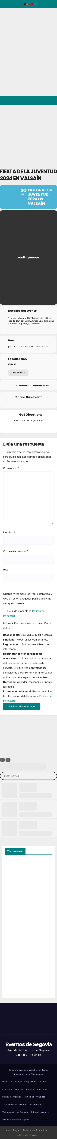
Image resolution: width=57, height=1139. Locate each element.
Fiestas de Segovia (12, 909)
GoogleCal (41, 385)
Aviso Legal (16, 1081)
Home (5, 1081)
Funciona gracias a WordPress (24, 1070)
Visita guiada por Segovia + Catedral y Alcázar (25, 1112)
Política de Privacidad (34, 1096)
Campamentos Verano (16, 874)
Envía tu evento (38, 1081)
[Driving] (22, 427)
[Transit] (28, 427)
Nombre (9, 532)
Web (6, 570)
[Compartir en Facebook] (9, 404)
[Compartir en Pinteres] (28, 404)
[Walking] (34, 427)
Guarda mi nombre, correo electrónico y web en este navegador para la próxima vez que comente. (27, 598)
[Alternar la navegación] (52, 100)
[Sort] (8, 760)
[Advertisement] (28, 135)
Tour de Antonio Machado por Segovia (21, 1104)
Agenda (12, 982)
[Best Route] (16, 427)
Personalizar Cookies (36, 1089)
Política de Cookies (11, 1096)
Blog (26, 1081)
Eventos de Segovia (7, 29)
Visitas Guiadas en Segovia (15, 1119)
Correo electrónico (15, 551)
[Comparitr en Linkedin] (22, 404)
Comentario (11, 468)
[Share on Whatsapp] (34, 404)
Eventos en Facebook (13, 1089)
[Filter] (2, 760)
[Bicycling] (41, 427)
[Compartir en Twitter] (15, 404)
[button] (41, 100)
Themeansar (37, 1074)
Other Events (17, 372)
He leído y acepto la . (23, 613)
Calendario (22, 385)
